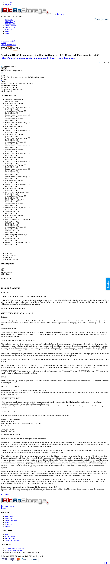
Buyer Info (9, 20)
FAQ (7, 522)
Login (9, 3)
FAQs (7, 31)
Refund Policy (10, 538)
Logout (12, 41)
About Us (8, 29)
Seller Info (9, 22)
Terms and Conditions (12, 540)
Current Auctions (11, 26)
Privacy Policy (10, 536)
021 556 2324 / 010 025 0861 (15, 549)
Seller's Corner (10, 24)
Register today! (8, 506)
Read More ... (5, 494)
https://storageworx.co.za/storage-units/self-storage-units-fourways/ (38, 58)
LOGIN (61, 14)
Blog (6, 534)
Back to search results (8, 45)
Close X (8, 33)
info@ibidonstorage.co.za (14, 550)
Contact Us (9, 27)
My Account (5, 41)
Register (8, 4)
